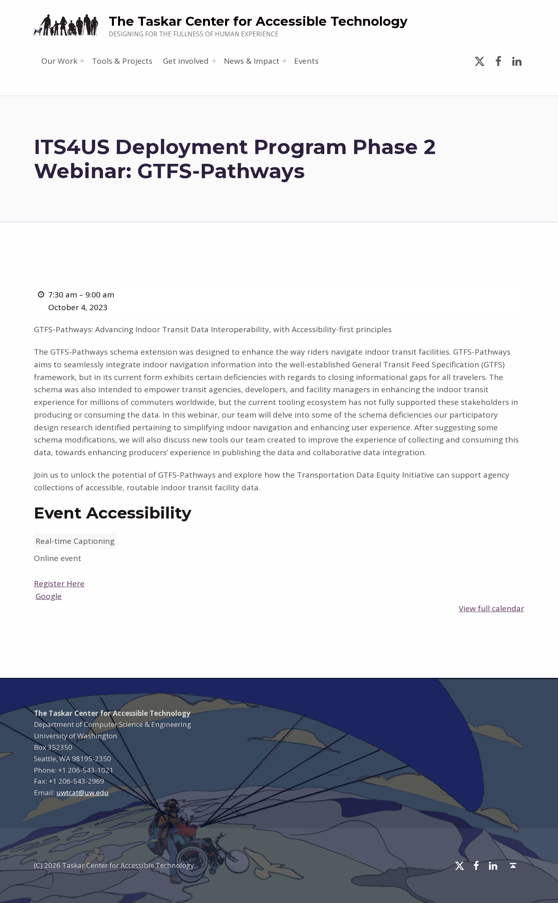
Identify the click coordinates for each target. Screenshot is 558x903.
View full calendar (491, 608)
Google (49, 596)
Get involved (186, 61)
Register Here (59, 583)
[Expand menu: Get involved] (214, 61)
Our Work (59, 61)
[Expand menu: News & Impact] (284, 61)
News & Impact (251, 61)
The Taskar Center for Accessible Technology (258, 21)
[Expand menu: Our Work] (82, 61)
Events (306, 61)
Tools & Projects (122, 61)
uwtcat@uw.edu (82, 792)
